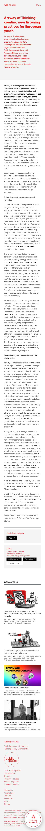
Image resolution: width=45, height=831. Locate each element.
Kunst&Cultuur (13, 563)
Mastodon (8, 790)
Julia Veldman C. (11, 518)
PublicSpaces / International (16, 746)
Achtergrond (13, 559)
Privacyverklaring (11, 779)
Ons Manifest (10, 773)
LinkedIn (7, 796)
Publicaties (29, 559)
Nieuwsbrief (9, 793)
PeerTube (8, 798)
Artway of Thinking (12, 112)
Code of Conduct (11, 784)
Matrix (6, 801)
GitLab (7, 804)
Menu (38, 5)
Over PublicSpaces (12, 770)
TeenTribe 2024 (11, 496)
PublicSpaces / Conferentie (16, 749)
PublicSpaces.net (11, 741)
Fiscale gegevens (11, 781)
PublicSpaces (10, 5)
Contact (7, 776)
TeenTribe (8, 210)
